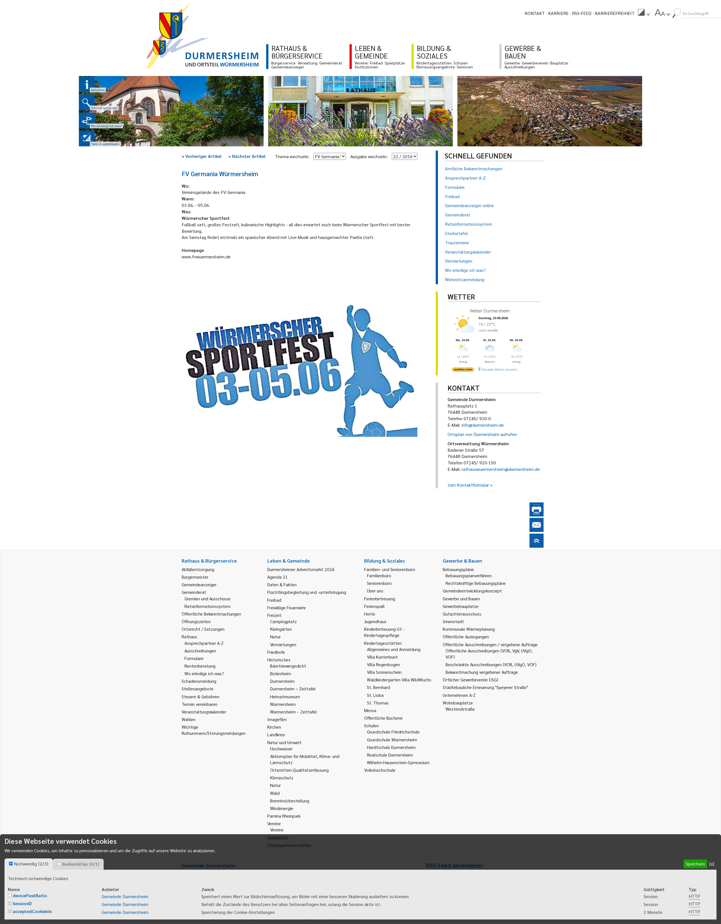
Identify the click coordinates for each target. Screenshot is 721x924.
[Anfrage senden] (536, 530)
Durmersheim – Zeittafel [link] (293, 689)
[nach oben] (536, 546)
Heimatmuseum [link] (285, 696)
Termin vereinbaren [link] (199, 704)
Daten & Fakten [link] (282, 584)
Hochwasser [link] (281, 748)
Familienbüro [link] (379, 575)
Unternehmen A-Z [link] (459, 695)
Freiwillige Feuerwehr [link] (286, 607)
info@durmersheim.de (483, 425)
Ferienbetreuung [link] (379, 598)
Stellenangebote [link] (197, 689)
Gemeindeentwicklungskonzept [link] (472, 591)
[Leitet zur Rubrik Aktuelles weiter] (87, 84)
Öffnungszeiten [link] (196, 621)
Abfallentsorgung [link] (198, 569)
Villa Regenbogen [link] (383, 664)
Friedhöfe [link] (276, 652)
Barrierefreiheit (615, 13)
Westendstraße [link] (460, 709)
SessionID (22, 903)
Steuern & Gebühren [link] (200, 696)
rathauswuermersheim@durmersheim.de (501, 469)
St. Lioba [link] (375, 695)
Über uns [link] (375, 591)
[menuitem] (644, 13)
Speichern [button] (695, 864)
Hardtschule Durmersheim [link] (391, 747)
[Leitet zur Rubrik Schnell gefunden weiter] (87, 102)
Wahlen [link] (188, 719)
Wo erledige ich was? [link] (204, 673)
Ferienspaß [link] (374, 606)
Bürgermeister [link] (195, 577)
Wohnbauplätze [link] (458, 703)
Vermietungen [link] (283, 644)
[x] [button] (711, 864)
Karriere (558, 13)
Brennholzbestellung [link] (289, 801)
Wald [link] (275, 793)
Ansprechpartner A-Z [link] (204, 643)
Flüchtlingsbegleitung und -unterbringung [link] (306, 592)
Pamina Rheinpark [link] (284, 816)
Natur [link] (275, 636)
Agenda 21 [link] (277, 577)
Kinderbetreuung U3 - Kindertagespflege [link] (384, 632)
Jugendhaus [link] (375, 621)
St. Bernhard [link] (378, 687)
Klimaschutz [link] (281, 777)
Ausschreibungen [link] (200, 651)
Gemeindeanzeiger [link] (199, 584)
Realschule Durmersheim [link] (390, 755)
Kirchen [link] (274, 727)
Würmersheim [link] (283, 704)
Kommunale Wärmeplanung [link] (469, 629)
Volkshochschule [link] (379, 770)
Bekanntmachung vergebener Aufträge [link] (482, 672)
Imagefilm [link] (277, 719)
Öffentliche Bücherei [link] (383, 718)
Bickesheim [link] (280, 673)
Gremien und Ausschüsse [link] (207, 598)
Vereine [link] (277, 830)
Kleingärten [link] (281, 629)
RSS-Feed (581, 13)
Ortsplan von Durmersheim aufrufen (482, 434)
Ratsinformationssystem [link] (207, 606)
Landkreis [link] (276, 734)
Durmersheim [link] (282, 681)
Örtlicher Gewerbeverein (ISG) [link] (470, 680)
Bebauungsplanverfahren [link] (469, 575)
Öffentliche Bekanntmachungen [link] (211, 614)
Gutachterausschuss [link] (462, 614)
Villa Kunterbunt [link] (382, 657)
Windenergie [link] (281, 808)
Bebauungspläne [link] (458, 569)
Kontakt (535, 13)
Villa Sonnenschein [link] (384, 672)
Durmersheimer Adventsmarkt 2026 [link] (301, 569)
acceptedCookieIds (32, 911)
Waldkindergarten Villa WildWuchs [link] (399, 680)
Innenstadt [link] (453, 621)
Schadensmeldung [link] (199, 681)
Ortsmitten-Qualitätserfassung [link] (299, 770)
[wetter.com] (463, 370)
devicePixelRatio (30, 895)
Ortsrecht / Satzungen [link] (203, 629)
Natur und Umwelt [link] (284, 742)
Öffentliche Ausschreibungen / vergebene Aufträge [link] (490, 644)
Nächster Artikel (247, 156)
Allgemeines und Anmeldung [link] (393, 649)
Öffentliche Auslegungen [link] (466, 636)
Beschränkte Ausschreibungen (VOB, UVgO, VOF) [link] (491, 664)
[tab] (29, 864)
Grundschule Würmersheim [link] (392, 739)
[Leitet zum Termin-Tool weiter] (87, 138)
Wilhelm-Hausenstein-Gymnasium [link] (398, 762)
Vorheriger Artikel (202, 156)
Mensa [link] (370, 710)
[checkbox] (11, 863)
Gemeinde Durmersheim (125, 896)
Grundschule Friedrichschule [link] (393, 732)
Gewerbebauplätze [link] (461, 606)
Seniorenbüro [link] (379, 583)
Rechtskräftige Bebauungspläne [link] (476, 583)
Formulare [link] (194, 658)
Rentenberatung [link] (199, 666)
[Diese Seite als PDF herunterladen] (536, 515)
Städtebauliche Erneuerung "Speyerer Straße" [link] (485, 687)
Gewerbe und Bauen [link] (461, 598)
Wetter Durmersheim (490, 311)
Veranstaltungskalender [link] (204, 712)
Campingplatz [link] (283, 621)
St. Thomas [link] (378, 703)
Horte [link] (369, 614)
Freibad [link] (274, 600)
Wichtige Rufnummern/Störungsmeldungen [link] (214, 730)
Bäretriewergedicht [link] (288, 666)
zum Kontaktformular (468, 485)
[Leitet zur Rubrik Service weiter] (87, 120)
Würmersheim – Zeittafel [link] (293, 712)
